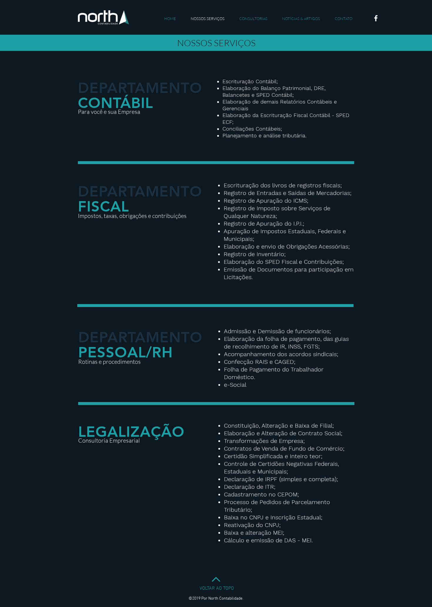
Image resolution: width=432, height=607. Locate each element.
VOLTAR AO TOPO (217, 588)
